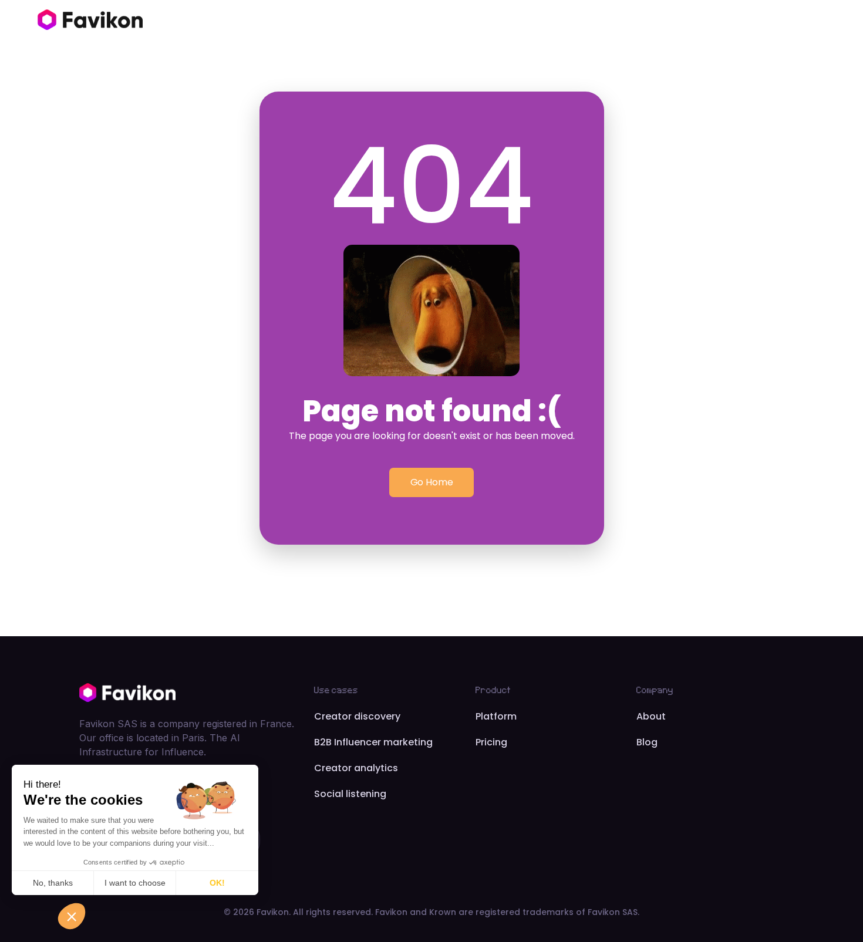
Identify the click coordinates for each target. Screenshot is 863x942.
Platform (496, 716)
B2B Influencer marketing (373, 742)
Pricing (491, 742)
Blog (647, 742)
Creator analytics (356, 768)
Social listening (350, 794)
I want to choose (135, 882)
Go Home (431, 482)
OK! (217, 882)
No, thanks (53, 882)
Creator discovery (357, 716)
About (651, 716)
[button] (72, 916)
